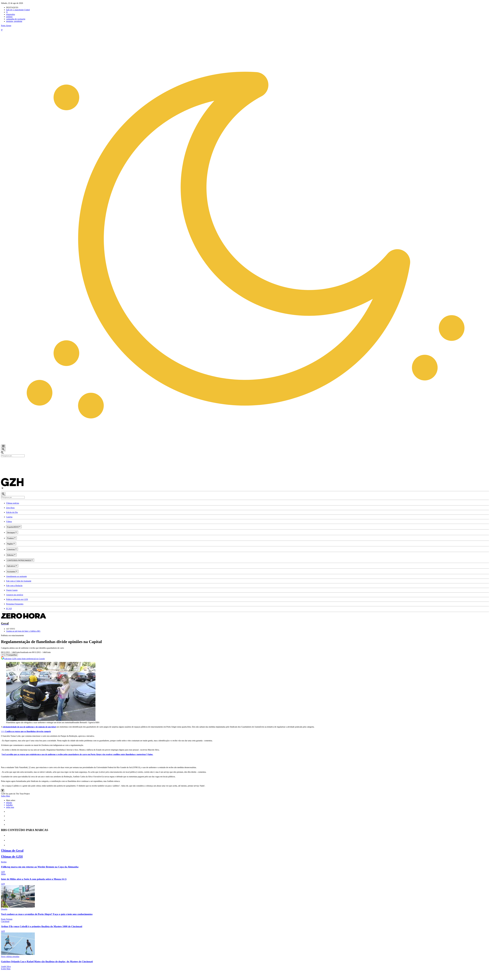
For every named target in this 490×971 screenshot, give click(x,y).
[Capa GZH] (245, 461)
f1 (7, 12)
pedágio (9, 17)
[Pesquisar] (3, 494)
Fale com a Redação (14, 585)
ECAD (9, 608)
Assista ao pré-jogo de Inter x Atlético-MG (23, 631)
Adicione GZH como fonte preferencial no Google (24, 659)
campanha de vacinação (15, 19)
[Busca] (3, 449)
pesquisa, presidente (14, 21)
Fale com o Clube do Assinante (18, 581)
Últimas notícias (12, 503)
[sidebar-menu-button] (3, 446)
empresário (10, 14)
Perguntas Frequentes (14, 604)
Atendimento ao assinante (16, 576)
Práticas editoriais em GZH (17, 599)
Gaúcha (9, 517)
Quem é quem (11, 590)
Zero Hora (10, 508)
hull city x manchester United (18, 10)
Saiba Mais (5, 796)
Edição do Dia (12, 512)
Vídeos (9, 521)
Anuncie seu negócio (14, 595)
